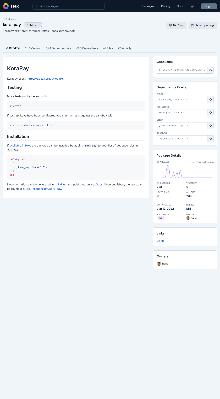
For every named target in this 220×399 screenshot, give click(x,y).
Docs (180, 6)
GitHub (160, 240)
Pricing (165, 6)
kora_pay (12, 24)
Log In (209, 6)
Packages (148, 6)
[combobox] (68, 6)
